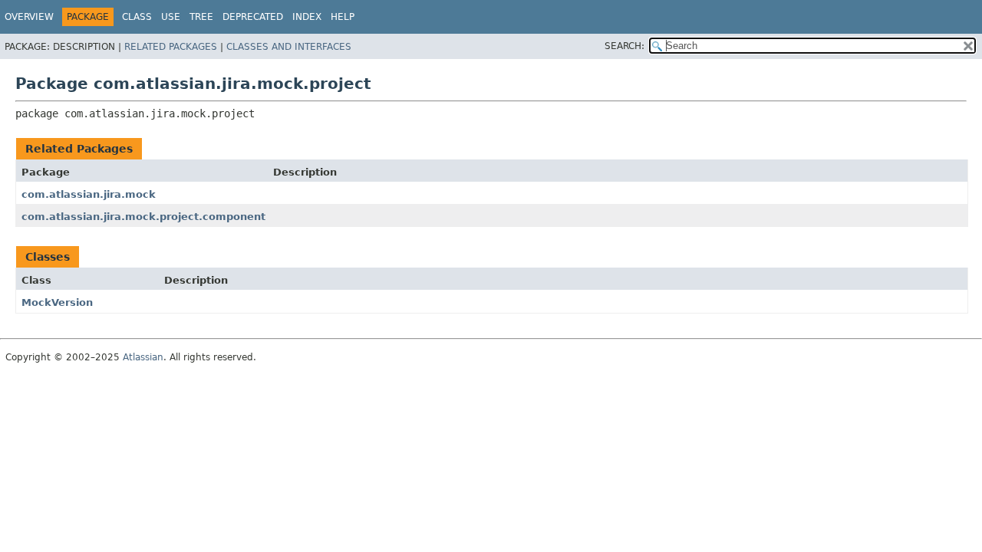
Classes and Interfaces (288, 46)
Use (170, 17)
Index (306, 17)
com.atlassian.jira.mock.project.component (143, 216)
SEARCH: (624, 46)
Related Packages (170, 46)
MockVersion (57, 302)
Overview (29, 17)
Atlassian (143, 357)
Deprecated (252, 17)
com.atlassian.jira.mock (88, 194)
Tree (201, 17)
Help (342, 17)
